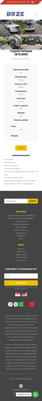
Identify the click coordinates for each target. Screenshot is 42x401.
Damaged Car (21, 233)
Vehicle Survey (21, 227)
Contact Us (21, 260)
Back (21, 148)
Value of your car (21, 230)
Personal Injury (21, 221)
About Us (21, 249)
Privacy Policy (33, 286)
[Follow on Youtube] (26, 304)
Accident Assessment (21, 224)
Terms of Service (20, 288)
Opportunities (21, 255)
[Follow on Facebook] (28, 2)
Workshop (21, 236)
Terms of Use (15, 379)
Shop (21, 239)
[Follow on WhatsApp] (21, 304)
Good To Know (21, 257)
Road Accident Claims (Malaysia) (21, 218)
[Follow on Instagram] (32, 2)
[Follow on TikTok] (32, 304)
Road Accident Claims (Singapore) (21, 215)
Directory (21, 252)
